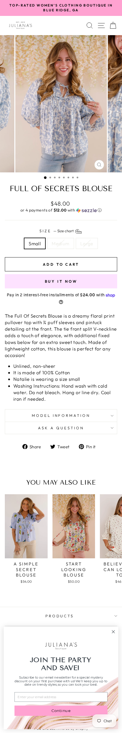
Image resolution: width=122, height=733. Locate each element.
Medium (60, 243)
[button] (61, 210)
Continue (60, 710)
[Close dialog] (113, 631)
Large (86, 243)
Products (59, 616)
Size (57, 231)
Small (35, 243)
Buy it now (61, 281)
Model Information (61, 415)
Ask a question (61, 428)
